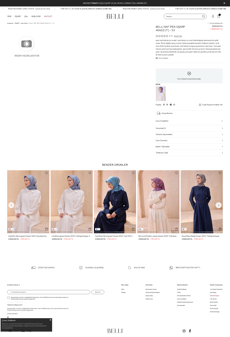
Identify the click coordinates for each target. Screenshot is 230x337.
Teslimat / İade (162, 153)
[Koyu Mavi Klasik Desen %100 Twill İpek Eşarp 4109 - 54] (202, 201)
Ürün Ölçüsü (163, 58)
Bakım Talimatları (163, 146)
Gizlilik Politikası (181, 289)
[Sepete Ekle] (46, 229)
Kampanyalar (181, 305)
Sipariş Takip (149, 296)
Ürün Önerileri (161, 140)
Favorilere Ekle (46, 173)
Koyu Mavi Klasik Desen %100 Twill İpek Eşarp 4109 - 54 (202, 236)
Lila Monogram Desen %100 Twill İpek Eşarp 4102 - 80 (72, 236)
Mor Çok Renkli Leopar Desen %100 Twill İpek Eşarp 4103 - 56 (158, 236)
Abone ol (98, 292)
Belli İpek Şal (214, 309)
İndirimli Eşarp (214, 296)
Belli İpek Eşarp (215, 312)
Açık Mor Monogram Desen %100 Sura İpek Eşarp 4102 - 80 (28, 236)
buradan (25, 299)
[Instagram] (184, 330)
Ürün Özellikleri (162, 121)
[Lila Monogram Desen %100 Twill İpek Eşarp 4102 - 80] (72, 201)
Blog (122, 289)
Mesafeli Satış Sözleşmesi (185, 302)
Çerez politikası (181, 299)
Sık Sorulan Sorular (151, 289)
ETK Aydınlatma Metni (184, 296)
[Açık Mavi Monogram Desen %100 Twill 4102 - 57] (115, 201)
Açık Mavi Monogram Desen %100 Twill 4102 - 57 (115, 236)
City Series (213, 299)
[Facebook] (190, 330)
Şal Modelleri (214, 302)
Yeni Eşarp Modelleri (216, 289)
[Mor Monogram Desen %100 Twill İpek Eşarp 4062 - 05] (161, 93)
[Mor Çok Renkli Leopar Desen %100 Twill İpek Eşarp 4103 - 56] (158, 201)
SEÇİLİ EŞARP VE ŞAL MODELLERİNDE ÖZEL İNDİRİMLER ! (123, 3)
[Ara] (203, 16)
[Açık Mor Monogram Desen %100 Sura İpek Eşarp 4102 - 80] (28, 201)
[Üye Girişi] (213, 16)
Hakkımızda (149, 299)
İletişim (123, 293)
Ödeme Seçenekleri (164, 134)
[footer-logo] (115, 331)
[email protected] (37, 9)
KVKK (179, 293)
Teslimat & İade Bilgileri (153, 293)
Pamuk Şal (213, 305)
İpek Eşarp (213, 293)
